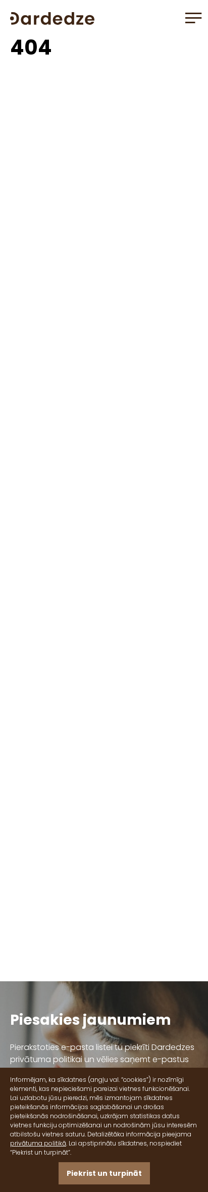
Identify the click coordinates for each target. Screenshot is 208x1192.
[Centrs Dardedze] (52, 17)
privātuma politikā (38, 1143)
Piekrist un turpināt (104, 1173)
